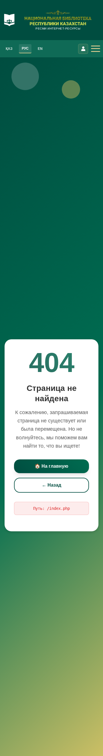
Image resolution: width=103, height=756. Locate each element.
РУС (25, 48)
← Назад (51, 485)
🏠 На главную (51, 466)
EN (40, 49)
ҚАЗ (9, 49)
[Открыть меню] (95, 49)
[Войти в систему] (83, 49)
